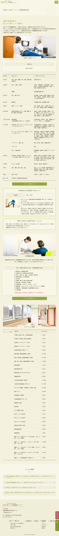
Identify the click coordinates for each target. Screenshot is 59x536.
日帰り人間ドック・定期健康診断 (16, 523)
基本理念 (43, 526)
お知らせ (37, 520)
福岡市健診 (12, 527)
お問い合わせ (53, 520)
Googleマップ (8, 512)
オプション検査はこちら (29, 183)
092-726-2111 (8, 515)
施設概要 (44, 520)
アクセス (43, 523)
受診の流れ (29, 520)
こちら (17, 227)
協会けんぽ (15, 526)
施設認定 (43, 527)
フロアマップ (44, 524)
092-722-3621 (19, 515)
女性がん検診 (13, 524)
